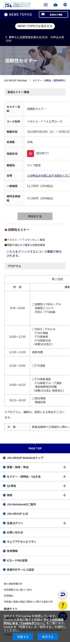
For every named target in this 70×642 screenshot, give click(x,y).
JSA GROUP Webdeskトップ (25, 458)
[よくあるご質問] (62, 605)
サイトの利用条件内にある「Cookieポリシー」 (34, 621)
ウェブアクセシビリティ (21, 541)
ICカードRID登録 (17, 560)
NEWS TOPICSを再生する (35, 26)
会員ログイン (15, 523)
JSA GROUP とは (17, 513)
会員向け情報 (56, 14)
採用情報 (12, 551)
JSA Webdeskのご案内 (21, 504)
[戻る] (62, 594)
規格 (9, 495)
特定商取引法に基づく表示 (18, 589)
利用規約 (8, 595)
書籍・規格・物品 (18, 467)
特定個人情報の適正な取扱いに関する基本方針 (28, 601)
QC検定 (11, 486)
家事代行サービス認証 (20, 569)
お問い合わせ (15, 532)
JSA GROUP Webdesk (15, 80)
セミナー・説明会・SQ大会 (24, 476)
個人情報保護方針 (13, 583)
